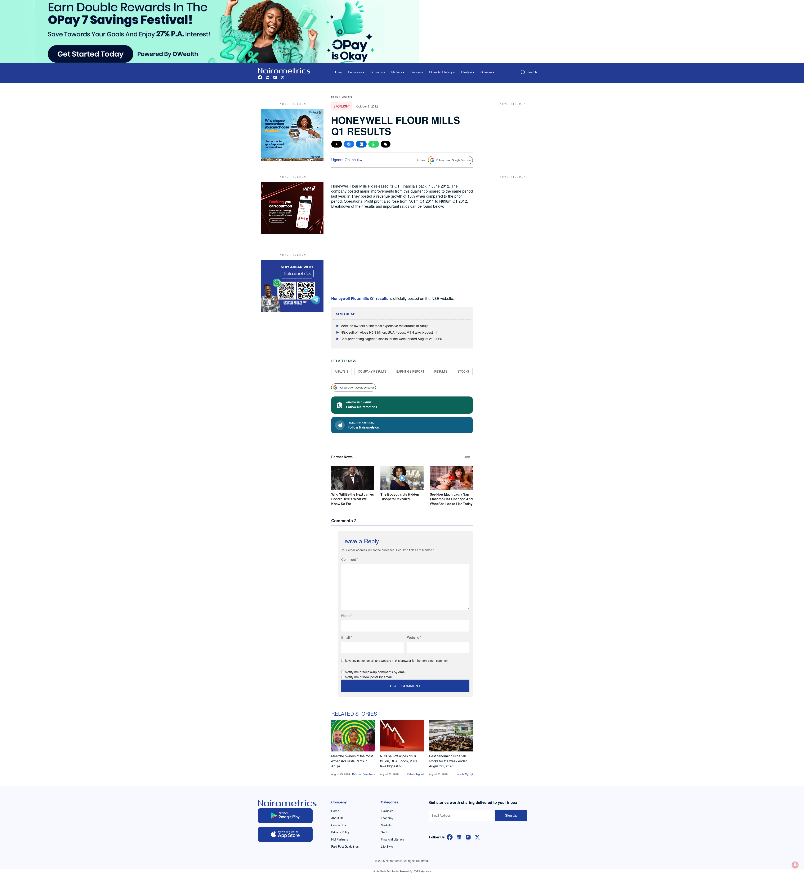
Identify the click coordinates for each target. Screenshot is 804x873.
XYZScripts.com (422, 871)
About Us (337, 818)
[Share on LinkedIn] (361, 144)
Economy (387, 818)
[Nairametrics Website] (284, 70)
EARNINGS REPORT (410, 371)
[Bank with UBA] (292, 208)
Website (414, 637)
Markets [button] (396, 72)
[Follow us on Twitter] (283, 76)
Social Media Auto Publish (386, 871)
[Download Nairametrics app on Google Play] (285, 815)
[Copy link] (385, 144)
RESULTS (440, 371)
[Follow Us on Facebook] (450, 836)
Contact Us (338, 825)
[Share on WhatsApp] (373, 144)
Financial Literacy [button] (440, 72)
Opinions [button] (486, 72)
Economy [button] (376, 72)
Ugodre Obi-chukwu (348, 159)
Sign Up (511, 815)
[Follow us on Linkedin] (267, 76)
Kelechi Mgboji (415, 774)
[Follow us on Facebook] (260, 76)
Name (346, 615)
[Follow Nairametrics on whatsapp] (292, 286)
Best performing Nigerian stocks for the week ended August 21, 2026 (391, 338)
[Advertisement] (512, 135)
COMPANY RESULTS (372, 371)
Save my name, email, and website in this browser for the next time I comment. (397, 660)
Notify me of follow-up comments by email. (376, 672)
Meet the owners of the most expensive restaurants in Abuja (384, 325)
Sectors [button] (416, 72)
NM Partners (339, 839)
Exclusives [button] (355, 72)
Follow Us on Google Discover (453, 160)
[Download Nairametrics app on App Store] (285, 834)
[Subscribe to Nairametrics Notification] (795, 864)
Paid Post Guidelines (345, 846)
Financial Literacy (392, 839)
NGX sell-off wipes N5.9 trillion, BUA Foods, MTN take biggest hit (388, 332)
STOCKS (463, 371)
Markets (386, 825)
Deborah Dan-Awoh (363, 774)
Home (338, 72)
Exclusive (387, 811)
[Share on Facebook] (349, 144)
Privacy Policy (340, 832)
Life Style (387, 846)
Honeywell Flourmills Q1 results (359, 298)
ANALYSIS (341, 371)
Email (346, 637)
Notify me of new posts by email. (369, 677)
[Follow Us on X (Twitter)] (477, 836)
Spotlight (347, 96)
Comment (349, 559)
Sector (385, 832)
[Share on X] (336, 144)
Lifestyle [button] (466, 72)
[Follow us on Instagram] (275, 76)
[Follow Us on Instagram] (468, 836)
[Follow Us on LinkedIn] (459, 836)
